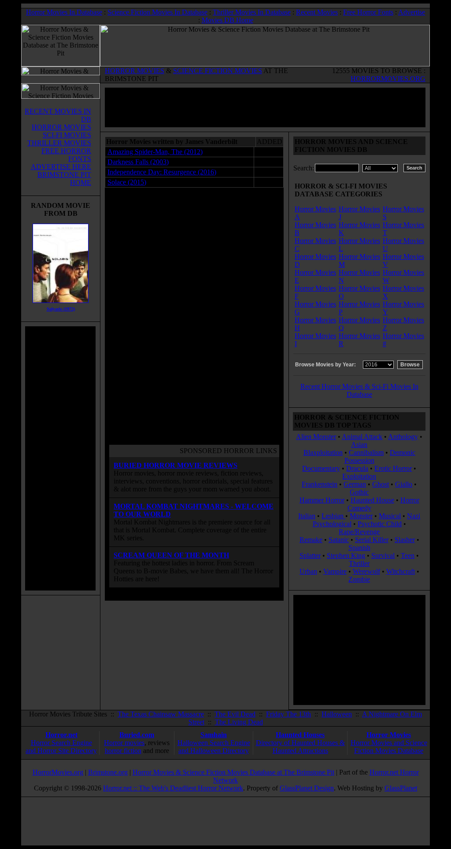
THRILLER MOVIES (59, 143)
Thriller (359, 563)
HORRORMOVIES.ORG (388, 78)
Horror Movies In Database (64, 12)
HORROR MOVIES (134, 70)
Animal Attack (362, 436)
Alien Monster (316, 436)
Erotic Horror (393, 468)
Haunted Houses (300, 734)
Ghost (380, 484)
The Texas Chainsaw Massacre (161, 714)
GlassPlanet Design (307, 788)
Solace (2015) (126, 182)
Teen (407, 555)
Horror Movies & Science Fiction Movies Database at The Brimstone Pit (233, 772)
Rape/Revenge (359, 531)
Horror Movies (388, 734)
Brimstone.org (108, 772)
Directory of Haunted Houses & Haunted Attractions (300, 746)
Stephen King (346, 555)
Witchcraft (400, 571)
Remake (310, 539)
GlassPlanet (400, 788)
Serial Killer (371, 539)
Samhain (213, 734)
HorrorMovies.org (58, 772)
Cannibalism (366, 452)
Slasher (405, 539)
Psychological (332, 524)
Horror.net (61, 734)
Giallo (403, 484)
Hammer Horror (321, 500)
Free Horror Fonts (368, 12)
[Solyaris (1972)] (61, 305)
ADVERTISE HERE (61, 166)
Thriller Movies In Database (252, 12)
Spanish (359, 547)
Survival (383, 555)
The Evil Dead (234, 714)
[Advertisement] (60, 458)
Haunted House (372, 500)
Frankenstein (319, 484)
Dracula (357, 468)
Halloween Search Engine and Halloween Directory (213, 746)
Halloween (337, 714)
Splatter (310, 555)
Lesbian (333, 516)
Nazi (413, 516)
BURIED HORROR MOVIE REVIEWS (175, 465)
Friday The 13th (288, 714)
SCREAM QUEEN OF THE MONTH (171, 555)
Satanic (339, 539)
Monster (361, 516)
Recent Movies (317, 12)
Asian (359, 444)
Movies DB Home (227, 20)
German (355, 484)
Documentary (321, 468)
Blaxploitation (323, 452)
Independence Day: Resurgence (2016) (161, 172)
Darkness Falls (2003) (138, 162)
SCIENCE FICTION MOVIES (217, 70)
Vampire (335, 571)
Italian (306, 516)
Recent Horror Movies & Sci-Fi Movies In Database (359, 390)
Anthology (403, 436)
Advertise (411, 12)
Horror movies (124, 742)
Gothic (359, 492)
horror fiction (123, 750)
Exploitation (359, 476)
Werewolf (366, 571)
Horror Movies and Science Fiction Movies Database (389, 746)
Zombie (359, 579)
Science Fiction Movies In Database (157, 12)
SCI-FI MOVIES (67, 135)
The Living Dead (239, 722)
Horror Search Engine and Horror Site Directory (61, 746)
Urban (308, 571)
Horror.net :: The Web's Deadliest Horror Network (173, 788)
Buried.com (136, 734)
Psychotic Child (380, 524)
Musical (390, 516)
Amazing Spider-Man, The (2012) (155, 151)
